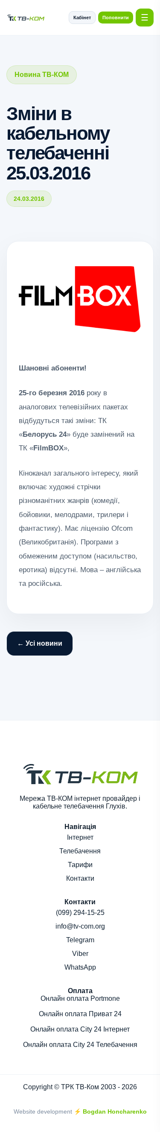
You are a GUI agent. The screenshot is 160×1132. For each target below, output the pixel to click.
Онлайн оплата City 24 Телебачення (80, 1044)
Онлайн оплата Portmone (80, 998)
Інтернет (80, 837)
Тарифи (80, 864)
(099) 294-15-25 (80, 912)
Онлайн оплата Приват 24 (80, 1013)
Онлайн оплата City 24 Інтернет (80, 1029)
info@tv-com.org (80, 926)
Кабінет (82, 17)
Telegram (80, 940)
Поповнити (115, 17)
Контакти (80, 878)
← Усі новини (39, 643)
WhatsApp (80, 967)
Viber (80, 953)
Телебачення (80, 851)
